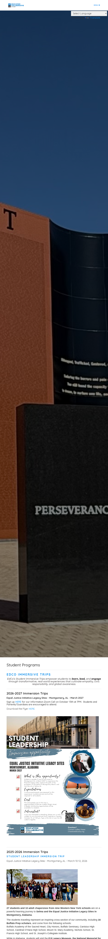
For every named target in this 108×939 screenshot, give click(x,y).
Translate (95, 17)
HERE (18, 701)
